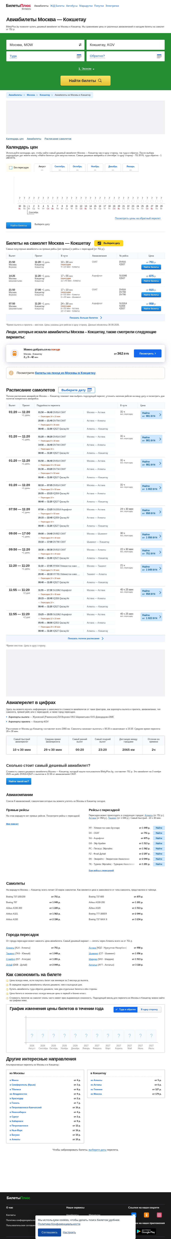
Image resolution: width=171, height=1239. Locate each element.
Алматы (149, 815)
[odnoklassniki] (146, 1214)
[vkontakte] (133, 1214)
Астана (92, 818)
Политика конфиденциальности (22, 1220)
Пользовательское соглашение (22, 1225)
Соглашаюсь (49, 1232)
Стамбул (10, 959)
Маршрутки (86, 5)
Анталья (93, 965)
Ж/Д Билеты (57, 5)
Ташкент (112, 818)
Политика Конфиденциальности (59, 1224)
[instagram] (159, 1214)
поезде (55, 349)
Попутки (99, 5)
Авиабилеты (41, 5)
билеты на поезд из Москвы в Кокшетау (65, 373)
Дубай (9, 965)
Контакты (11, 1215)
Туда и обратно (127, 1009)
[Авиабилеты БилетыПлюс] (18, 1198)
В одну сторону (149, 1009)
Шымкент (93, 953)
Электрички (112, 5)
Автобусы (72, 5)
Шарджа (93, 959)
